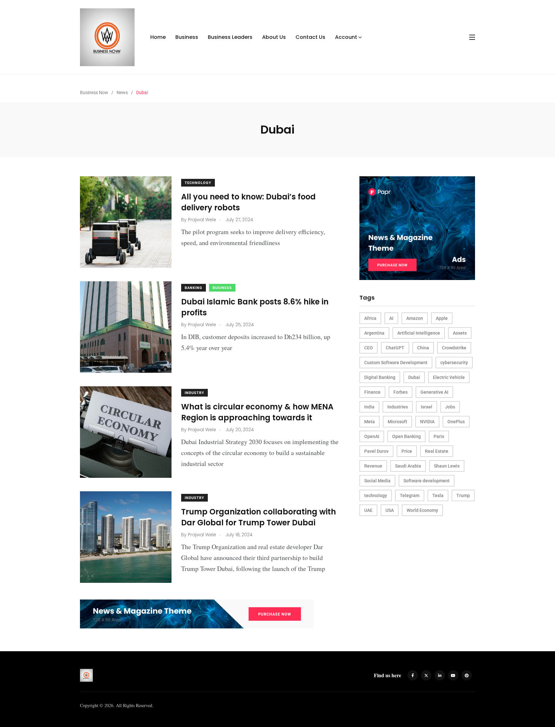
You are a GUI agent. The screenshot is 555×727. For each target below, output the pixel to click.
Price (406, 451)
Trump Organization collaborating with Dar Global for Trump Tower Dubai (258, 517)
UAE (368, 510)
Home (158, 37)
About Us (274, 37)
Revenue (373, 466)
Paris (439, 436)
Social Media (377, 480)
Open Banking (406, 436)
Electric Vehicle (449, 377)
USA (389, 510)
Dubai (414, 377)
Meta (369, 421)
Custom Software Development (395, 362)
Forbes (400, 392)
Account (346, 37)
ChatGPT (395, 347)
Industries (397, 406)
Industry (194, 393)
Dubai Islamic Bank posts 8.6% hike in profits (255, 307)
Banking (193, 288)
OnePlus (456, 421)
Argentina (374, 333)
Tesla (438, 495)
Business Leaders (230, 37)
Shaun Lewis (447, 466)
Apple (442, 318)
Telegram (409, 495)
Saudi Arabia (408, 466)
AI (391, 318)
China (423, 347)
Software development (426, 480)
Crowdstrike (454, 347)
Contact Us (310, 37)
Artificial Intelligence (418, 333)
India (369, 406)
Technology (198, 183)
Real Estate (436, 451)
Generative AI (434, 392)
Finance (372, 392)
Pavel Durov (376, 451)
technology (375, 495)
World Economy (422, 510)
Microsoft (397, 421)
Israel (426, 406)
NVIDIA (427, 421)
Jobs (450, 406)
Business (186, 37)
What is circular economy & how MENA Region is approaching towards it (257, 412)
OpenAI (371, 436)
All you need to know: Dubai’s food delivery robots (248, 202)
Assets (460, 333)
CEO (368, 347)
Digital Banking (379, 377)
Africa (370, 318)
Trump (463, 495)
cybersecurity (454, 362)
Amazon (414, 318)
